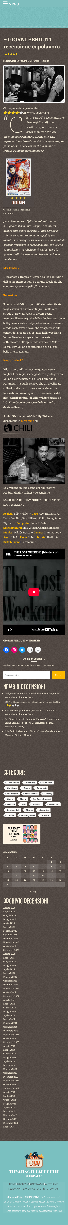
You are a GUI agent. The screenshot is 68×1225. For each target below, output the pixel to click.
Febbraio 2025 (10, 976)
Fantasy (48, 793)
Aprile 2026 (9, 923)
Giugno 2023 (9, 1053)
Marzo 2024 (9, 1019)
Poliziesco (37, 804)
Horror (23, 799)
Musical (11, 804)
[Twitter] (22, 650)
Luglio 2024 (9, 1003)
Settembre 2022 (11, 1088)
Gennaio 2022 (10, 1118)
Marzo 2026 (9, 927)
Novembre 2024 (11, 988)
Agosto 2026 (9, 907)
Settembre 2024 (11, 996)
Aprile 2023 (9, 1061)
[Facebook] (6, 650)
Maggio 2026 (9, 919)
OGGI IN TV (42, 1188)
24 (8, 880)
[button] (6, 4)
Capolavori (34, 61)
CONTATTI (55, 1188)
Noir (24, 804)
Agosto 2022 (9, 1092)
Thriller (11, 815)
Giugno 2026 (9, 915)
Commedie (42, 788)
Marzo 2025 (9, 972)
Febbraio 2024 (10, 1022)
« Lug (33, 891)
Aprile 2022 (9, 1107)
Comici (27, 788)
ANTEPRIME (51, 1184)
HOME (12, 1184)
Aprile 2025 (9, 969)
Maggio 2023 (9, 1057)
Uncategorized (28, 815)
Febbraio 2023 (10, 1069)
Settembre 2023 (11, 1042)
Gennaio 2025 (10, 980)
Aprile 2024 (9, 1015)
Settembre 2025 (11, 950)
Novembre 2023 (11, 1034)
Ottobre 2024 (9, 992)
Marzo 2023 (9, 1065)
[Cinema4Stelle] (34, 20)
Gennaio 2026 (10, 934)
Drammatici (44, 61)
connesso (21, 665)
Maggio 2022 (9, 1103)
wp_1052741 (22, 61)
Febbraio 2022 (10, 1115)
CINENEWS (23, 1184)
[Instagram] (14, 650)
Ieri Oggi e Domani (42, 799)
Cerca (58, 675)
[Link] (38, 650)
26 (25, 880)
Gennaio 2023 (10, 1072)
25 (16, 880)
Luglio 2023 (9, 1049)
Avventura (30, 782)
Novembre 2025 (11, 942)
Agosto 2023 (9, 1046)
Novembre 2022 (11, 1080)
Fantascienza (31, 793)
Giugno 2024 (9, 1007)
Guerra (10, 799)
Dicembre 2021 (10, 1122)
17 (8, 875)
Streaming (44, 810)
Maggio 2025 (9, 965)
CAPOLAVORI (37, 1184)
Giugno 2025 (9, 961)
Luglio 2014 (9, 1126)
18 (16, 875)
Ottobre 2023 (9, 1038)
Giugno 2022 (9, 1099)
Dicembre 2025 (10, 938)
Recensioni (54, 804)
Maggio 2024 (9, 1011)
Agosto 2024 (9, 999)
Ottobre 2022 (9, 1084)
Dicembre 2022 (10, 1076)
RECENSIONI (14, 1188)
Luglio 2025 (9, 957)
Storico (29, 810)
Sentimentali (13, 810)
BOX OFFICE (29, 1188)
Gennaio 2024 (10, 1026)
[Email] (30, 650)
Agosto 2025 (9, 953)
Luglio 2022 (9, 1095)
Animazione (13, 782)
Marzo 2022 (9, 1111)
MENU (14, 4)
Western (46, 815)
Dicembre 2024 (10, 984)
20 (34, 875)
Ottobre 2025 (9, 946)
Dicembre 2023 (10, 1030)
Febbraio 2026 (10, 930)
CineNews (12, 788)
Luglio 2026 (9, 911)
